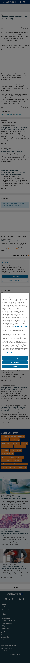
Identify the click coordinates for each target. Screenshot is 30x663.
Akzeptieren (15, 366)
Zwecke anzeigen (15, 358)
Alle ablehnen (15, 362)
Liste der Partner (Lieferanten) (10, 352)
